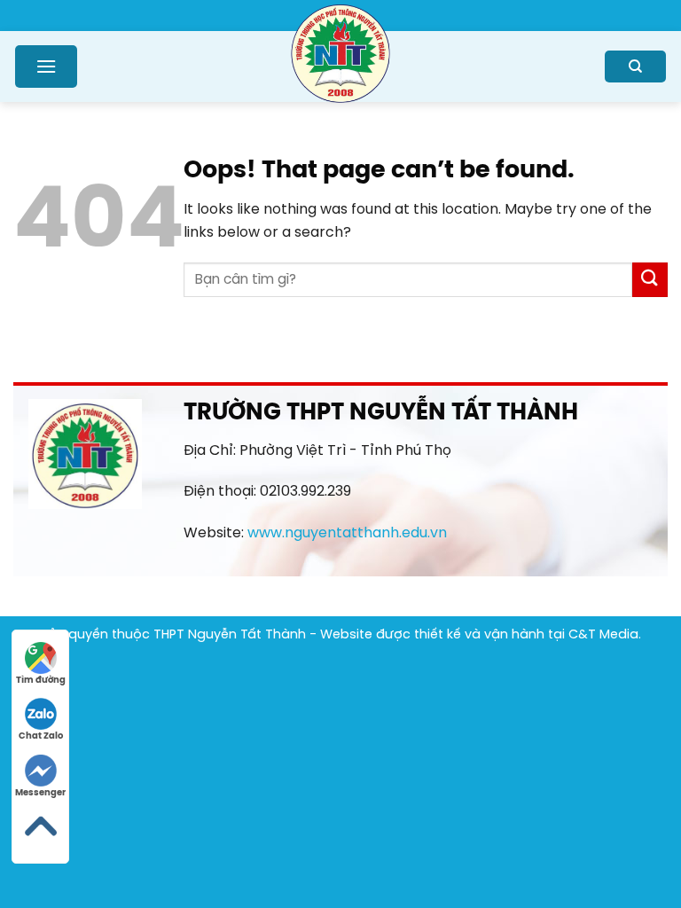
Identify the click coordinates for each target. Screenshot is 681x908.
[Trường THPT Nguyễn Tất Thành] (340, 52)
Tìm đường (41, 680)
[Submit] (650, 279)
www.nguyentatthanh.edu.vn (347, 533)
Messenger (40, 793)
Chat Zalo (41, 736)
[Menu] (46, 66)
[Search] (636, 66)
